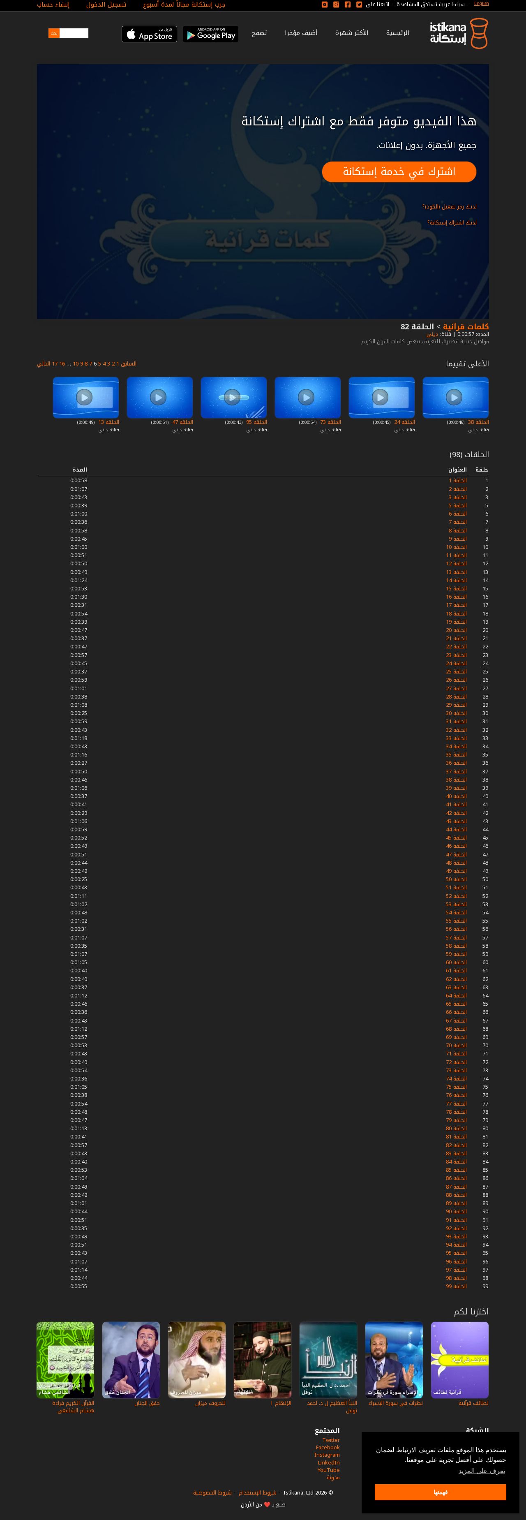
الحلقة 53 (456, 904)
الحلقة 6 (458, 514)
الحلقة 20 (456, 630)
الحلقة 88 (456, 1195)
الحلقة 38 (477, 422)
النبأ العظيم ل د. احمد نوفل (332, 1407)
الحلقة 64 (456, 995)
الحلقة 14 (456, 580)
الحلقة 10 (456, 547)
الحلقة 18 (456, 613)
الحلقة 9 (458, 539)
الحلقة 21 (456, 638)
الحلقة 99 (456, 1286)
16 (62, 364)
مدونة (333, 1477)
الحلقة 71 (456, 1053)
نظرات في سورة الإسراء (396, 1403)
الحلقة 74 (456, 1078)
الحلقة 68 (456, 1029)
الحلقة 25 (456, 671)
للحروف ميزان (210, 1403)
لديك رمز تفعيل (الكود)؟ (449, 206)
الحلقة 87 (456, 1187)
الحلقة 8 (458, 530)
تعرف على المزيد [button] (482, 1470)
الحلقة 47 (182, 422)
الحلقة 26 (456, 680)
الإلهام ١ (280, 1403)
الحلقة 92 (456, 1228)
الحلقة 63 (456, 987)
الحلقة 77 (456, 1104)
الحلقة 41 (456, 804)
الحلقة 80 (456, 1128)
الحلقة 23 (456, 655)
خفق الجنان (147, 1403)
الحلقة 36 (456, 763)
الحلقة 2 (458, 489)
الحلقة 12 (456, 563)
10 (75, 364)
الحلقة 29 (456, 705)
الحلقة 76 (456, 1095)
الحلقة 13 (108, 422)
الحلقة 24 (403, 422)
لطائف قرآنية (474, 1403)
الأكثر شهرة (352, 33)
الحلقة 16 (456, 597)
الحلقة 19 (456, 622)
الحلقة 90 (456, 1211)
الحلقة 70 (456, 1045)
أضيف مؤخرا (301, 33)
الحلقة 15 (456, 588)
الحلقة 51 (456, 887)
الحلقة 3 (458, 497)
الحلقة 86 (456, 1178)
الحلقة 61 (456, 970)
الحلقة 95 (256, 422)
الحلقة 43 (456, 821)
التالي (43, 364)
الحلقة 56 (456, 929)
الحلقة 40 (456, 796)
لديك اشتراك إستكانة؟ (452, 222)
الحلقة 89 (456, 1203)
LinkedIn (329, 1463)
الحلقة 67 (456, 1021)
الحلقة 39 (456, 788)
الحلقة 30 (456, 713)
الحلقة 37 (456, 771)
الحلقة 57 (456, 937)
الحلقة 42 (456, 813)
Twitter (331, 1440)
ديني (431, 334)
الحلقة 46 (456, 846)
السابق (128, 364)
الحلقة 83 (456, 1153)
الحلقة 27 (456, 688)
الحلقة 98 (456, 1278)
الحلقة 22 (456, 646)
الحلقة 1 (458, 480)
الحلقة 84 (456, 1162)
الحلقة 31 (456, 721)
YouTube (329, 1470)
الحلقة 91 (456, 1220)
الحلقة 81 (456, 1136)
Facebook (328, 1447)
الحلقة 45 (456, 838)
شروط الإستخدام (258, 1493)
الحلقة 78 (456, 1112)
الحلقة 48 (456, 863)
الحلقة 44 (456, 829)
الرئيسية (398, 33)
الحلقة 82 (456, 1145)
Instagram (327, 1455)
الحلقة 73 (329, 422)
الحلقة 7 (458, 522)
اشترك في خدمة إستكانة (399, 171)
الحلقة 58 (456, 946)
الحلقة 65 (456, 1004)
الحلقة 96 (456, 1261)
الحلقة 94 (456, 1245)
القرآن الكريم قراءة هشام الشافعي (73, 1407)
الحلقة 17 (456, 605)
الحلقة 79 (456, 1120)
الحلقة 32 (456, 730)
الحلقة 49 (456, 871)
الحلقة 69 (456, 1037)
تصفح (259, 33)
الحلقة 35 (456, 755)
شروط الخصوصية (212, 1493)
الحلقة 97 (456, 1270)
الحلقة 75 (456, 1087)
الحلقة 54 (456, 912)
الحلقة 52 (456, 896)
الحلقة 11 (456, 555)
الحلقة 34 (456, 746)
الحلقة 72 (456, 1062)
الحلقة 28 (456, 697)
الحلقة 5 (458, 505)
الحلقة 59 (456, 954)
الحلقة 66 (456, 1012)
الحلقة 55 (456, 921)
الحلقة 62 (456, 979)
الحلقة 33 (456, 738)
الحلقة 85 (456, 1170)
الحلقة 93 (456, 1236)
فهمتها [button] (441, 1492)
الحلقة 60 (456, 962)
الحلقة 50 (456, 879)
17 (55, 364)
